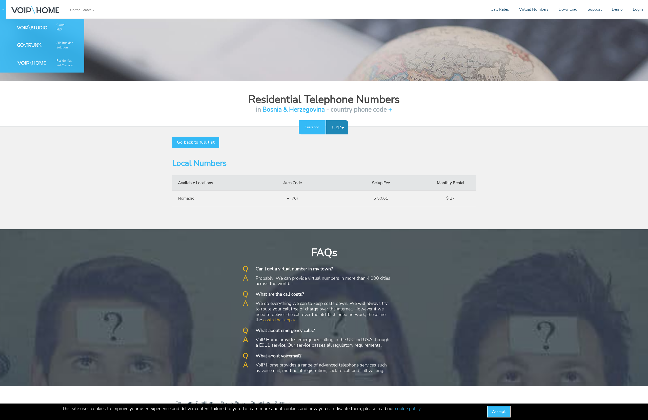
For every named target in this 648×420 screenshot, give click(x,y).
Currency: (312, 127)
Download (568, 9)
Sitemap (282, 402)
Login (638, 9)
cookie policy (407, 409)
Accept (499, 411)
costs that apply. (279, 320)
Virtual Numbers (534, 9)
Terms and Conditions (195, 402)
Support (595, 9)
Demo (617, 9)
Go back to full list (196, 142)
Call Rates (500, 9)
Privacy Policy (233, 402)
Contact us (260, 402)
